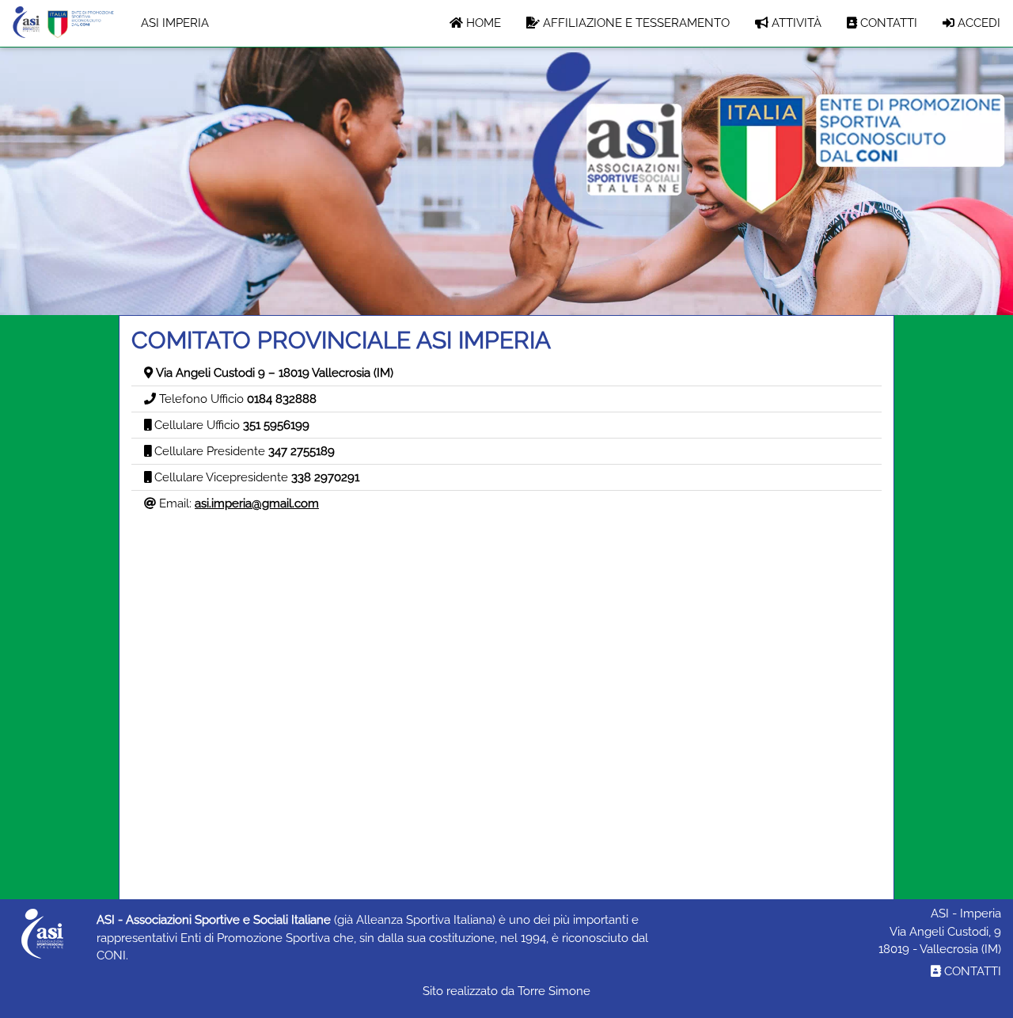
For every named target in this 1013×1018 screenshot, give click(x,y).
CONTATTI (887, 23)
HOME (482, 23)
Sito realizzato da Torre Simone (506, 991)
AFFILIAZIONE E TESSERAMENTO (635, 23)
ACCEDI (977, 23)
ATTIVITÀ (794, 23)
